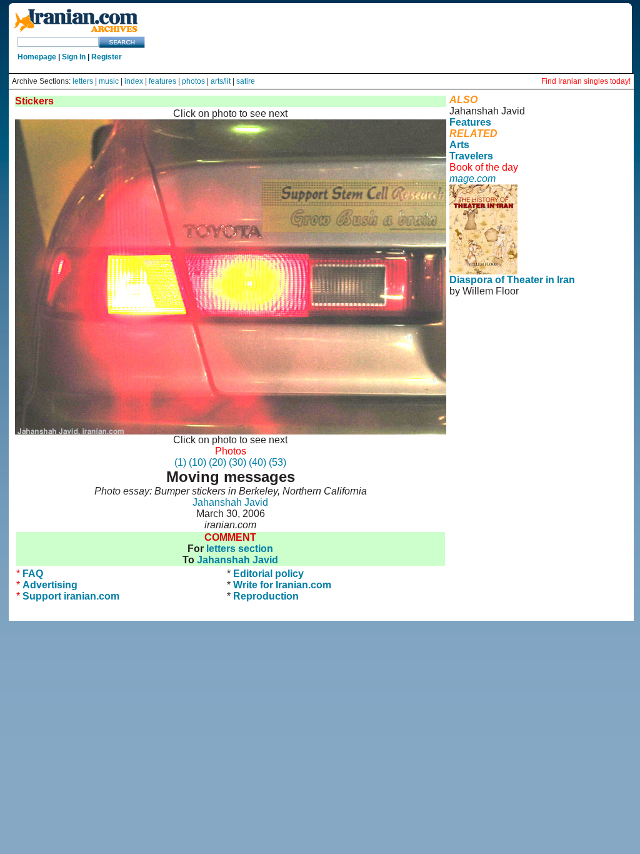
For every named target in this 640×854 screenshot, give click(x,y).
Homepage (37, 57)
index (133, 81)
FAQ (32, 573)
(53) (277, 462)
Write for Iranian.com (282, 585)
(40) (257, 462)
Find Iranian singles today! (586, 81)
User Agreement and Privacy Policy (537, 324)
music (109, 81)
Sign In (74, 57)
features (162, 81)
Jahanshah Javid (230, 502)
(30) (237, 462)
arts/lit (221, 81)
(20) (217, 462)
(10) (197, 462)
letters (82, 81)
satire (245, 81)
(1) (180, 462)
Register (106, 57)
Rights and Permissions (512, 336)
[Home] (75, 32)
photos (193, 81)
